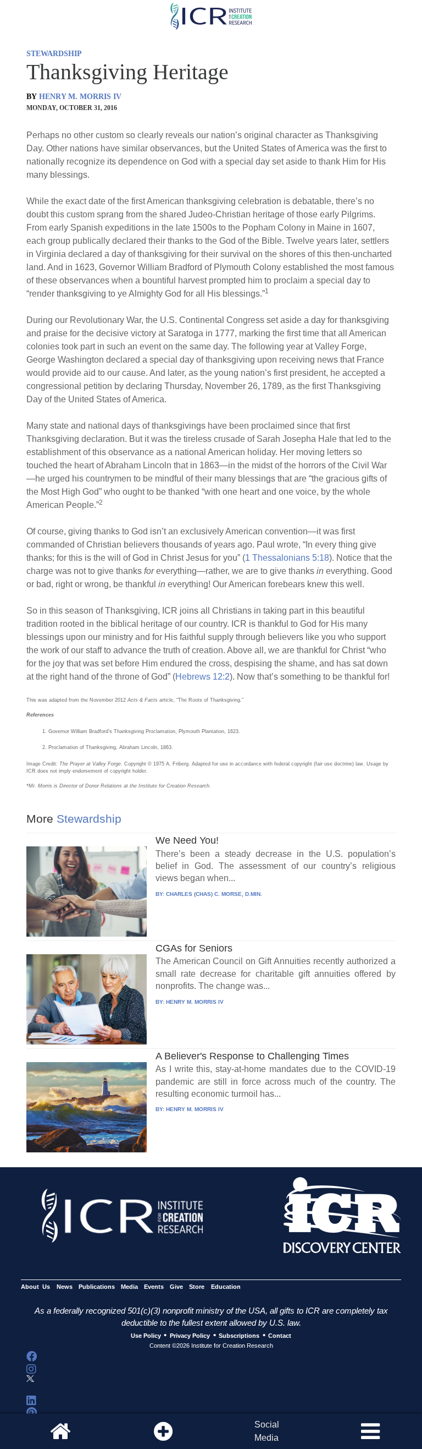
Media (129, 1286)
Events (154, 1286)
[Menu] (370, 1431)
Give (176, 1286)
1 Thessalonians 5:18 (287, 557)
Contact (279, 1335)
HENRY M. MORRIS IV (80, 96)
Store (196, 1286)
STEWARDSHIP (54, 54)
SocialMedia (266, 1431)
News (65, 1286)
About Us (35, 1286)
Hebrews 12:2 (202, 676)
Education (226, 1286)
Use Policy (146, 1335)
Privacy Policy (190, 1335)
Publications (97, 1286)
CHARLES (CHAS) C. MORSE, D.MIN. (214, 894)
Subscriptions (239, 1335)
